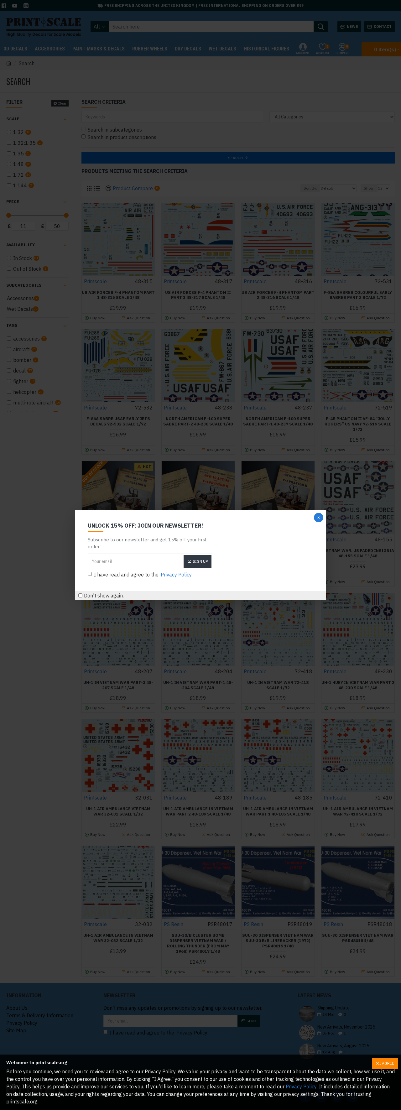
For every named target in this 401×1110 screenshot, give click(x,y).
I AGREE (386, 1063)
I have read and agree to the (143, 574)
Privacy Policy (301, 1086)
